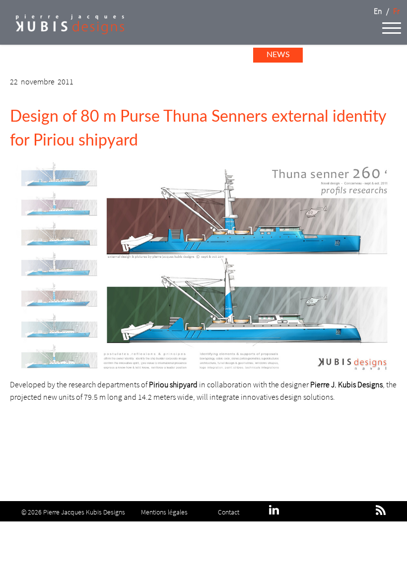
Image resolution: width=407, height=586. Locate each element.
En (378, 11)
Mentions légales (164, 512)
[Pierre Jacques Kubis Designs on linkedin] (274, 512)
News (278, 55)
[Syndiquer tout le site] (381, 510)
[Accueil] (62, 31)
